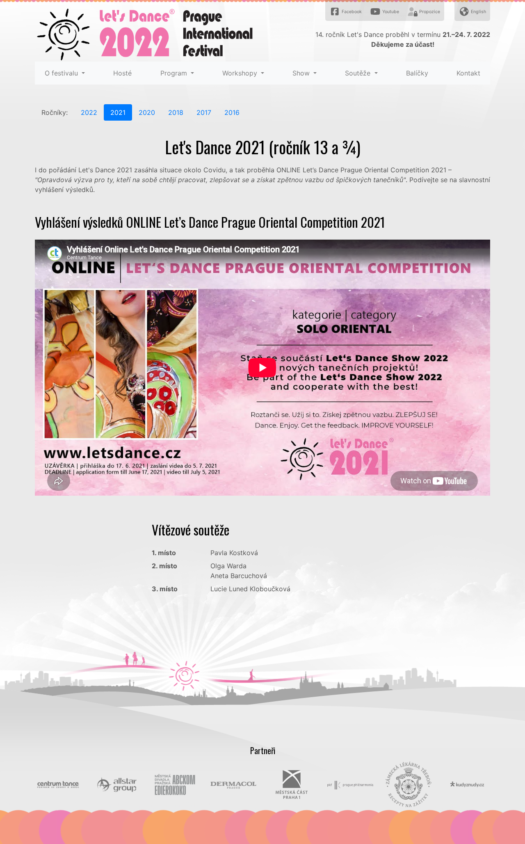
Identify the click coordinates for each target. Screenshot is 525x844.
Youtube (390, 11)
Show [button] (302, 73)
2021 (118, 112)
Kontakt (468, 73)
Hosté (122, 73)
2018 (175, 112)
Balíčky (417, 73)
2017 (203, 112)
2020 (147, 112)
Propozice (429, 11)
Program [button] (174, 73)
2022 (89, 112)
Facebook (351, 11)
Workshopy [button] (240, 73)
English (478, 11)
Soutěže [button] (358, 73)
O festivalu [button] (62, 73)
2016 (232, 112)
